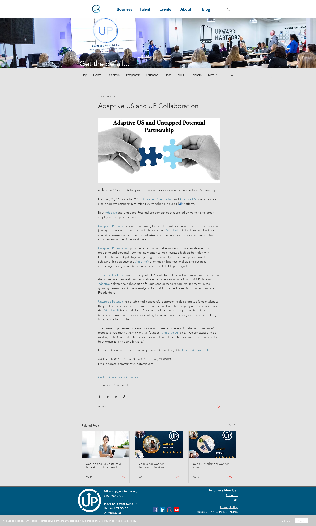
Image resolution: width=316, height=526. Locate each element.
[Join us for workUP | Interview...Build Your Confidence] (159, 444)
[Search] (228, 9)
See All (232, 425)
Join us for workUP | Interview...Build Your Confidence (153, 465)
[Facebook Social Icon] (155, 509)
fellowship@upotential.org (120, 491)
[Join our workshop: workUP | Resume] (212, 444)
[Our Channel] (176, 509)
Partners (197, 75)
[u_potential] (169, 509)
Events (97, 75)
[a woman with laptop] (105, 444)
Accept (301, 520)
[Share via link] (123, 396)
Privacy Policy (128, 520)
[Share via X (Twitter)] (107, 396)
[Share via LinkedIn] (115, 396)
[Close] (312, 520)
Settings (285, 520)
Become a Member (223, 490)
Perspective (133, 75)
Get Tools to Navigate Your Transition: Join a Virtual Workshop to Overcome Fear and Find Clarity (105, 465)
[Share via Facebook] (99, 396)
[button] (232, 74)
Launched (152, 75)
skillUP (181, 75)
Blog (84, 75)
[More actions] (218, 97)
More (211, 75)
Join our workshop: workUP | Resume (211, 465)
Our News (114, 75)
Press (168, 75)
